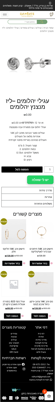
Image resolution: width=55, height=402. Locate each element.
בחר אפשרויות (39, 263)
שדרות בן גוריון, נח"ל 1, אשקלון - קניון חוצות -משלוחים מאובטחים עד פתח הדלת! (28, 6)
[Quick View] (51, 263)
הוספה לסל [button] (40, 316)
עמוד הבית (49, 28)
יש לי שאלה (40, 180)
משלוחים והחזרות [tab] (43, 203)
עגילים (39, 28)
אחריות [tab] (48, 197)
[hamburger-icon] (4, 14)
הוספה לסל (22, 169)
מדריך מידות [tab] (45, 190)
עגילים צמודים (27, 28)
